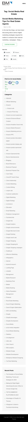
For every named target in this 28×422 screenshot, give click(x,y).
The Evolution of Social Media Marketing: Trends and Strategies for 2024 (14, 377)
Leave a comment (9, 71)
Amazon (8, 105)
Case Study (9, 173)
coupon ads (9, 190)
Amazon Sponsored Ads (13, 153)
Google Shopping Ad (12, 244)
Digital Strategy (8, 68)
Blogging (8, 160)
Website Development (12, 354)
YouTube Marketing (11, 361)
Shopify (8, 314)
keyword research (11, 264)
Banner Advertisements (12, 157)
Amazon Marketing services (13, 131)
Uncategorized (10, 337)
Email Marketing (10, 210)
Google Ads (9, 220)
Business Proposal (11, 167)
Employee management (12, 214)
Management (9, 274)
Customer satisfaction (12, 194)
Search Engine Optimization (14, 307)
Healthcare (9, 251)
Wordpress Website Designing (14, 357)
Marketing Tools (10, 281)
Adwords (8, 98)
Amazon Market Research (13, 128)
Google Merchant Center (13, 231)
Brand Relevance (11, 163)
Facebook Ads (10, 217)
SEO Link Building (11, 310)
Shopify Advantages (11, 317)
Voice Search (10, 344)
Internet (8, 261)
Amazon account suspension (14, 115)
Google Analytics (10, 224)
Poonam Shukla (7, 66)
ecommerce (9, 204)
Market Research (11, 277)
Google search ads (11, 237)
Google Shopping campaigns (14, 247)
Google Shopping (11, 241)
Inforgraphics (9, 257)
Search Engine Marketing (13, 304)
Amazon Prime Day (12, 111)
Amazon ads (10, 108)
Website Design (10, 351)
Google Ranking (10, 234)
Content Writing (10, 187)
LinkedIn (8, 271)
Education (9, 207)
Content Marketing (11, 184)
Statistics (8, 334)
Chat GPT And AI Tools (12, 177)
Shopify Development (12, 321)
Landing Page (10, 267)
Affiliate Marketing (11, 101)
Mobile (8, 284)
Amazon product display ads (14, 144)
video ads (9, 341)
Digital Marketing (10, 197)
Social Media (9, 324)
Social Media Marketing (12, 331)
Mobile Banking (10, 288)
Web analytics (10, 347)
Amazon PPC (10, 134)
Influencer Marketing (11, 254)
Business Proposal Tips (12, 170)
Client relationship (11, 180)
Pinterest (8, 297)
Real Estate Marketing (17, 68)
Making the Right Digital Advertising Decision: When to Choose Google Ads (14, 386)
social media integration (12, 327)
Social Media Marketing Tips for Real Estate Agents (12, 21)
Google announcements (12, 227)
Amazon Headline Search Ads (14, 124)
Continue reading (11, 45)
